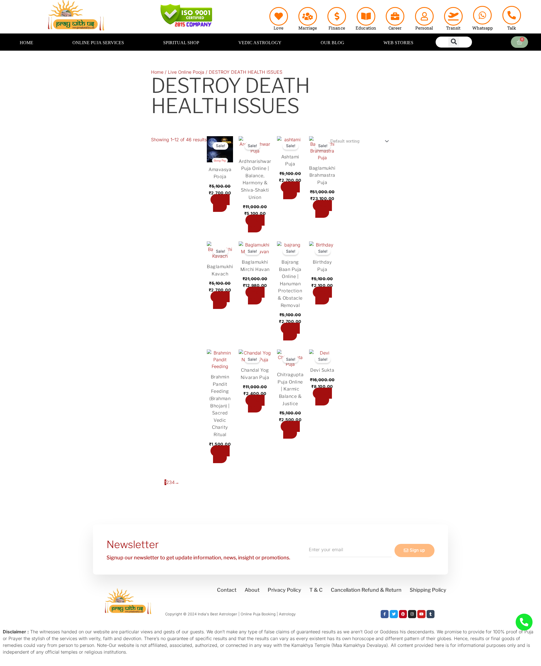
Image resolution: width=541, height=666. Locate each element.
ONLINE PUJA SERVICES (98, 42)
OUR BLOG (332, 42)
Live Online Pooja (186, 72)
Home (157, 72)
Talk (511, 28)
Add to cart (221, 203)
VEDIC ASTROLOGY (259, 42)
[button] (453, 42)
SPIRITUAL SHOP (181, 42)
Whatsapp (482, 28)
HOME (26, 42)
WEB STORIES (398, 42)
